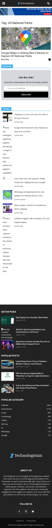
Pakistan (4, 405)
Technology (6, 416)
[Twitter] (32, 511)
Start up (4, 424)
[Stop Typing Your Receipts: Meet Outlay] (7, 320)
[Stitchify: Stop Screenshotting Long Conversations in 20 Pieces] (7, 334)
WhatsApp (5, 431)
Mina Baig (5, 59)
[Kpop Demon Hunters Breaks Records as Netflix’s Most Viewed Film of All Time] (7, 344)
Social (3, 413)
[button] (48, 3)
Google (4, 435)
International (6, 409)
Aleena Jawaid (21, 199)
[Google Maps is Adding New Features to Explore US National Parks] (26, 38)
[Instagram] (26, 511)
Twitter (4, 420)
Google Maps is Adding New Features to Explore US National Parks (24, 54)
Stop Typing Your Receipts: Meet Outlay (32, 317)
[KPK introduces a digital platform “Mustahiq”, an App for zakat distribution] (7, 376)
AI (2, 428)
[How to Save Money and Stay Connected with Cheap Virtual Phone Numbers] (7, 388)
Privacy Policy (31, 521)
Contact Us (20, 521)
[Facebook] (19, 511)
